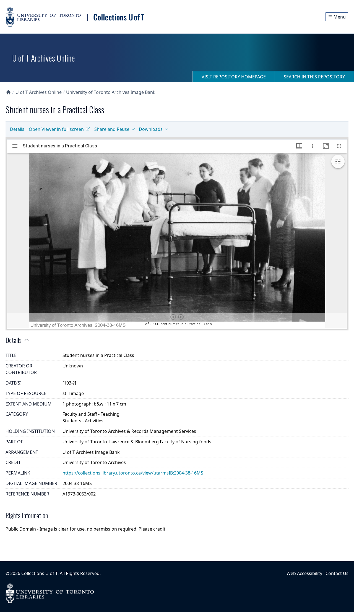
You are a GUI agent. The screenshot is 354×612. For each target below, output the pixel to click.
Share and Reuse (111, 129)
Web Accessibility (304, 573)
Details (17, 129)
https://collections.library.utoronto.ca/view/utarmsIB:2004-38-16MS (133, 473)
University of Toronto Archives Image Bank (110, 92)
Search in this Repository (314, 77)
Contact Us (337, 573)
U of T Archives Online (38, 92)
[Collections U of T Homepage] (8, 92)
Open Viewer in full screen (56, 129)
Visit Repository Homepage (234, 77)
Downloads (151, 129)
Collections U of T (39, 573)
